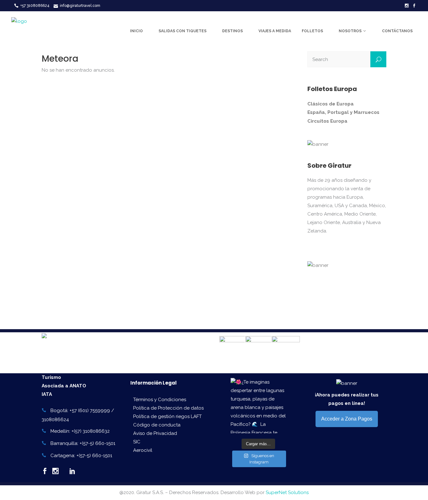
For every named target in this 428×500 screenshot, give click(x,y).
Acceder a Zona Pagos (346, 418)
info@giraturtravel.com (80, 5)
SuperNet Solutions (287, 492)
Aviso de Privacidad (155, 433)
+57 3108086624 (35, 5)
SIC (136, 442)
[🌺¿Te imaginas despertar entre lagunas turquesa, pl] (258, 405)
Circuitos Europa (327, 121)
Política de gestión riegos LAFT (167, 416)
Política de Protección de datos (168, 408)
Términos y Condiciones (159, 399)
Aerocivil (142, 450)
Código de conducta (156, 425)
